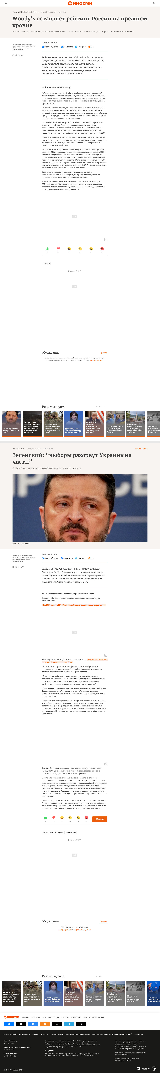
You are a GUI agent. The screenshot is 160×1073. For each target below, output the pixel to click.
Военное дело (53, 1017)
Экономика (35, 1017)
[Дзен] (54, 47)
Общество (64, 1017)
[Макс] (45, 47)
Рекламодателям (57, 1034)
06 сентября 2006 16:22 (47, 12)
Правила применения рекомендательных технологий (112, 1034)
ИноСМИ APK (139, 1034)
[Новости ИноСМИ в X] (81, 1024)
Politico (16, 449)
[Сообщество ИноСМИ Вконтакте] (33, 1024)
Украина (60, 832)
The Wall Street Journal (22, 12)
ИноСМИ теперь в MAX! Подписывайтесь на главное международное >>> (73, 605)
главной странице (95, 360)
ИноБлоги (86, 1017)
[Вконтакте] (67, 47)
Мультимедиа (76, 1017)
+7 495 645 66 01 (10, 1056)
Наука (44, 1017)
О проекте (44, 1034)
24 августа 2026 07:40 (34, 448)
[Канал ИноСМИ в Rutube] (57, 1024)
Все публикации (98, 1017)
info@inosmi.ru (9, 1050)
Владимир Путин (70, 832)
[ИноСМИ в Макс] (9, 1024)
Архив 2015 (46, 263)
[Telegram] (80, 47)
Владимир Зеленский (49, 832)
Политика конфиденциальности (78, 1034)
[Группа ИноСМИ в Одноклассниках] (45, 1024)
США (35, 12)
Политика (25, 1017)
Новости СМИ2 (74, 271)
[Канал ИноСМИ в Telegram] (69, 1024)
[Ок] (90, 47)
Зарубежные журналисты (28, 1034)
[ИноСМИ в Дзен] (21, 1024)
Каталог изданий (10, 1034)
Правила (103, 352)
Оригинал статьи (141, 448)
